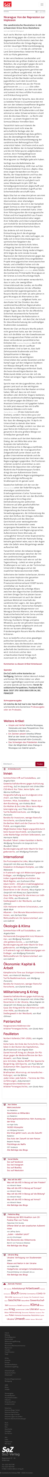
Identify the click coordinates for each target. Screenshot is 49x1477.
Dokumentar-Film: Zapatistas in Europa (21, 1066)
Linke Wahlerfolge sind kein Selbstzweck (21, 834)
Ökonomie (25, 1312)
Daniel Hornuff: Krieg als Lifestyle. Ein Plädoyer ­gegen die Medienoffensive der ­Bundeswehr (23, 1055)
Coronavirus (31, 1294)
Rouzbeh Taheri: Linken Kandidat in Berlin (22, 840)
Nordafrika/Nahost (11, 1365)
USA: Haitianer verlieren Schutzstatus (20, 906)
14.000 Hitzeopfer (15, 1127)
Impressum (8, 1442)
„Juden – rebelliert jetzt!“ (18, 1234)
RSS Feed (8, 1444)
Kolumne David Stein (11, 1412)
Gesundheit (25, 1300)
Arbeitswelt (33, 1288)
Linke (27, 1309)
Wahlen (33, 1319)
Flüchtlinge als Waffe (16, 1144)
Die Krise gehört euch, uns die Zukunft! (24, 1133)
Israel (19, 1305)
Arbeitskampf (18, 1288)
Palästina (32, 1313)
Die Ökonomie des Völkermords (21, 1240)
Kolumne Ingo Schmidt (12, 1414)
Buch (15, 1292)
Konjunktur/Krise (10, 1402)
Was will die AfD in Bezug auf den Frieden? (26, 1182)
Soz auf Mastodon (15, 1170)
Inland (7, 1333)
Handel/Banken (10, 1395)
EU (22, 1297)
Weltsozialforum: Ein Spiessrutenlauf (20, 918)
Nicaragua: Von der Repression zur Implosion (24, 18)
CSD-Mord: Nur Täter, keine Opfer (19, 789)
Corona (23, 1293)
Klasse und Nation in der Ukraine (21, 1263)
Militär (7, 1312)
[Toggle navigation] (42, 4)
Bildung (7, 1335)
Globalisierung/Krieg (11, 1367)
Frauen (42, 1297)
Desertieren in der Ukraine (15, 889)
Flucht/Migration (10, 1337)
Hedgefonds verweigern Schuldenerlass (25, 1269)
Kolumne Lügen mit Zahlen (13, 1417)
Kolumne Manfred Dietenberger (15, 1419)
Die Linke (8, 1297)
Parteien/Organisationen (13, 1379)
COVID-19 (40, 1293)
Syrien (42, 1315)
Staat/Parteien (9, 1352)
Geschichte (14, 1300)
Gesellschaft (9, 1339)
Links (6, 1439)
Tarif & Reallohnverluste (14, 812)
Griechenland (13, 1305)
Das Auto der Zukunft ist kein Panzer (23, 1138)
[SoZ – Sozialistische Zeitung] (11, 4)
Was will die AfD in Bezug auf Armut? (23, 1199)
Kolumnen (8, 1408)
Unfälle (7, 1389)
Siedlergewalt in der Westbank (17, 901)
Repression (8, 1348)
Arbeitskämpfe (10, 1371)
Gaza (6, 1300)
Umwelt (20, 1319)
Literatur (34, 1309)
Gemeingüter (9, 1393)
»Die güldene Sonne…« (13, 942)
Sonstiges (8, 1431)
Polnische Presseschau (23, 1315)
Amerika (6, 11)
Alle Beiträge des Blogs (17, 1150)
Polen (11, 1315)
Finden (40, 764)
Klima (34, 1304)
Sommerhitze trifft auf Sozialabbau (19, 778)
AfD (5, 1289)
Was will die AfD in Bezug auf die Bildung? (26, 1194)
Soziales (7, 1350)
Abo (6, 1437)
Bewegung (8, 1381)
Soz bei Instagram (15, 1165)
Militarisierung (15, 1312)
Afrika (7, 1358)
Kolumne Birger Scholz (12, 1410)
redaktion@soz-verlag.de (15, 1469)
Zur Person (8, 1433)
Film (30, 1297)
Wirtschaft (39, 1319)
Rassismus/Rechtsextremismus (15, 1346)
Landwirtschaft (20, 1309)
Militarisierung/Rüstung (12, 1341)
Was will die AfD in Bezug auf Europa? (24, 1188)
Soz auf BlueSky (14, 1167)
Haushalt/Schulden (11, 1398)
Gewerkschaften (10, 1373)
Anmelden (29, 1473)
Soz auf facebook (15, 1162)
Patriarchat (8, 1343)
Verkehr (27, 1319)
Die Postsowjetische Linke (15, 861)
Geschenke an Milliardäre (18, 1113)
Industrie (8, 1400)
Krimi (6, 1425)
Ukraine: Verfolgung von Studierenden (24, 1257)
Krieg (12, 1309)
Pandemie (38, 1312)
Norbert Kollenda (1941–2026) (17, 1038)
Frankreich (35, 1297)
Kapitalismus (26, 1305)
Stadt (6, 1354)
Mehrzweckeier (14, 1107)
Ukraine (10, 1319)
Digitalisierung (17, 1297)
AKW (6, 1385)
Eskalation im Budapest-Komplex (18, 867)
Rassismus (35, 1315)
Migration (42, 1309)
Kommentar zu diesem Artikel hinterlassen (23, 664)
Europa (26, 1297)
